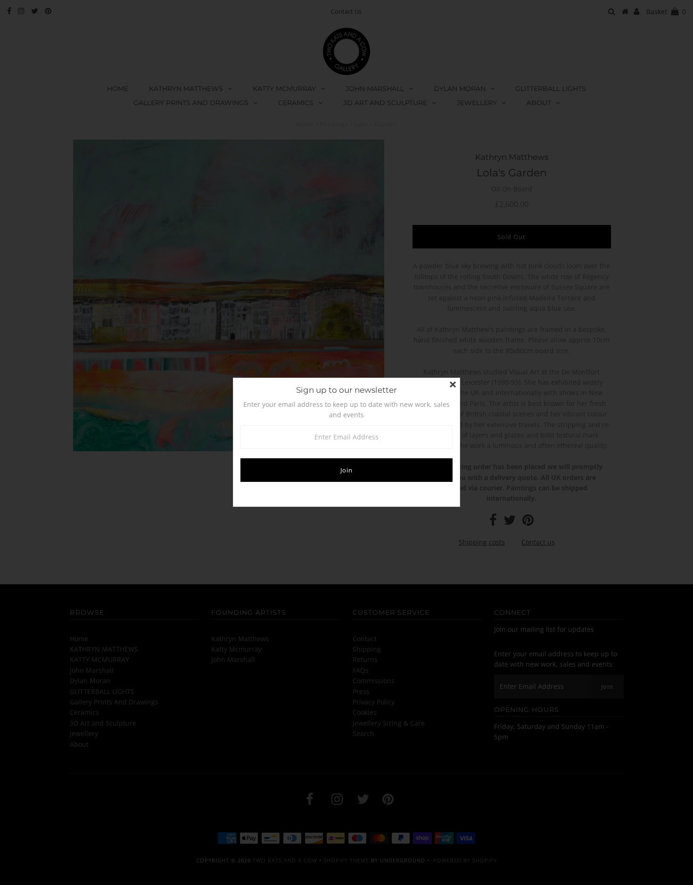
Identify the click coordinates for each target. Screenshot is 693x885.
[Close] (453, 385)
